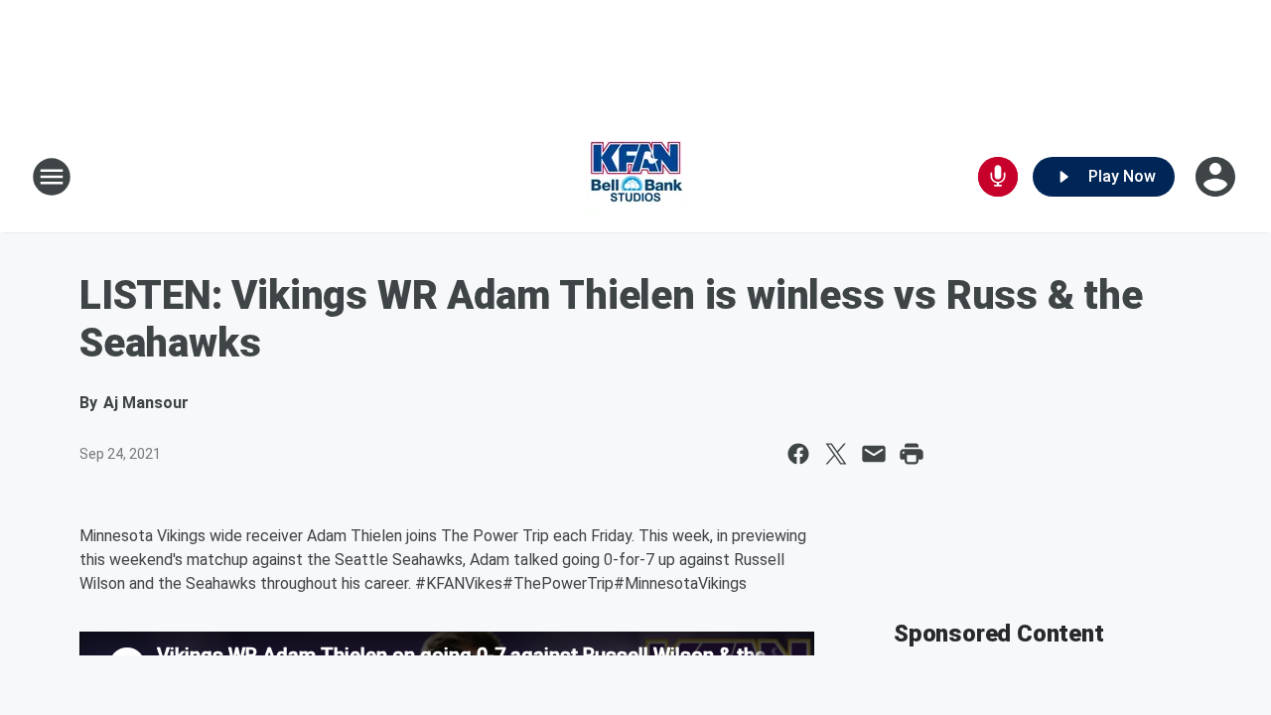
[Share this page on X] (836, 454)
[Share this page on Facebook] (798, 454)
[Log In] (1217, 177)
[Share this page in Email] (874, 454)
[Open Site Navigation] (51, 177)
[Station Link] (635, 176)
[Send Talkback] (998, 177)
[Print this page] (911, 454)
